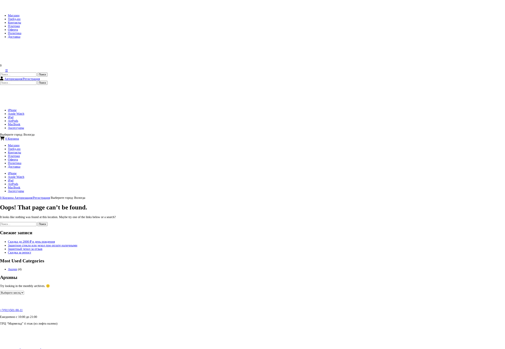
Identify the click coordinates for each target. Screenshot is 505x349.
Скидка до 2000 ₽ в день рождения (31, 241)
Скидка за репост (19, 252)
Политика (14, 33)
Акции (12, 269)
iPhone (12, 110)
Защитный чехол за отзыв (25, 249)
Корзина (12, 138)
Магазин (14, 15)
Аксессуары (16, 128)
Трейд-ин (14, 19)
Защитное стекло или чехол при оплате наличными (42, 245)
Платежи (14, 26)
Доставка (14, 36)
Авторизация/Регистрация (22, 79)
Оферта (13, 29)
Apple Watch (16, 113)
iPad (10, 117)
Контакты (14, 22)
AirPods (13, 120)
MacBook (14, 124)
